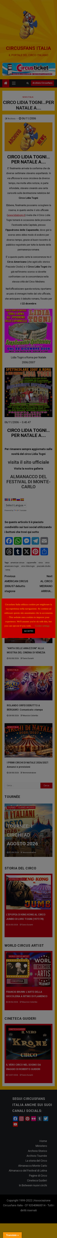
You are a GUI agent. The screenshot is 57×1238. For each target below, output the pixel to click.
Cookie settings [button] (42, 626)
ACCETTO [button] (28, 631)
